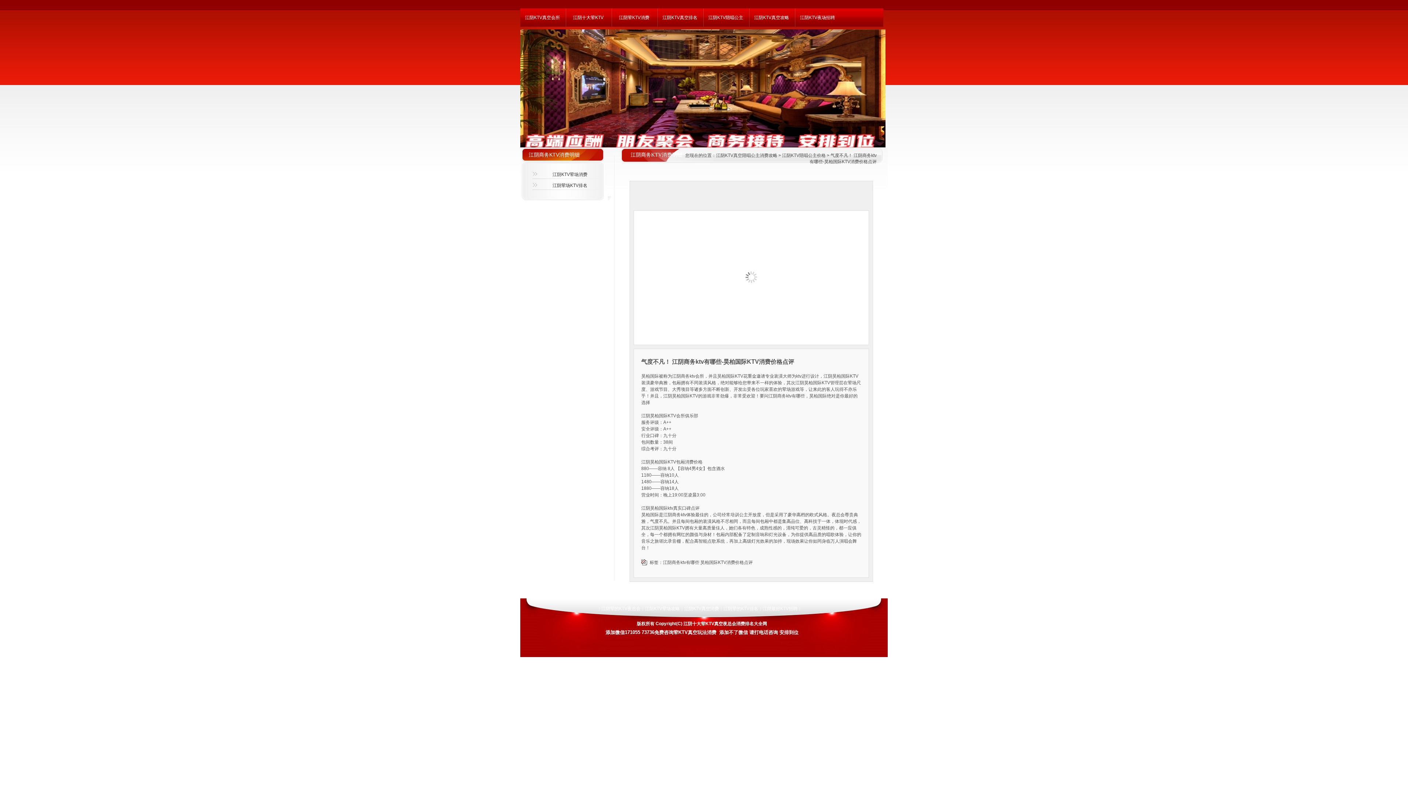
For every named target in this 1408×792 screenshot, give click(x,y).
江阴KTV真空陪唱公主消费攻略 (746, 155)
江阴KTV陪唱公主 (725, 17)
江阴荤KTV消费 (634, 17)
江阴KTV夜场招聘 (817, 17)
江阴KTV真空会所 (542, 17)
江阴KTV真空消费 (701, 608)
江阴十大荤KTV (588, 17)
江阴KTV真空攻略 (771, 17)
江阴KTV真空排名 (680, 17)
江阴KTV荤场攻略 (662, 608)
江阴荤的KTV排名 (740, 608)
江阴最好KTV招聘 (780, 608)
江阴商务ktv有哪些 (681, 562)
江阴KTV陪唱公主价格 (804, 155)
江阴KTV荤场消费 (570, 174)
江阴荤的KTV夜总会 (621, 608)
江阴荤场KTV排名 (570, 185)
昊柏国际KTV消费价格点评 (726, 562)
